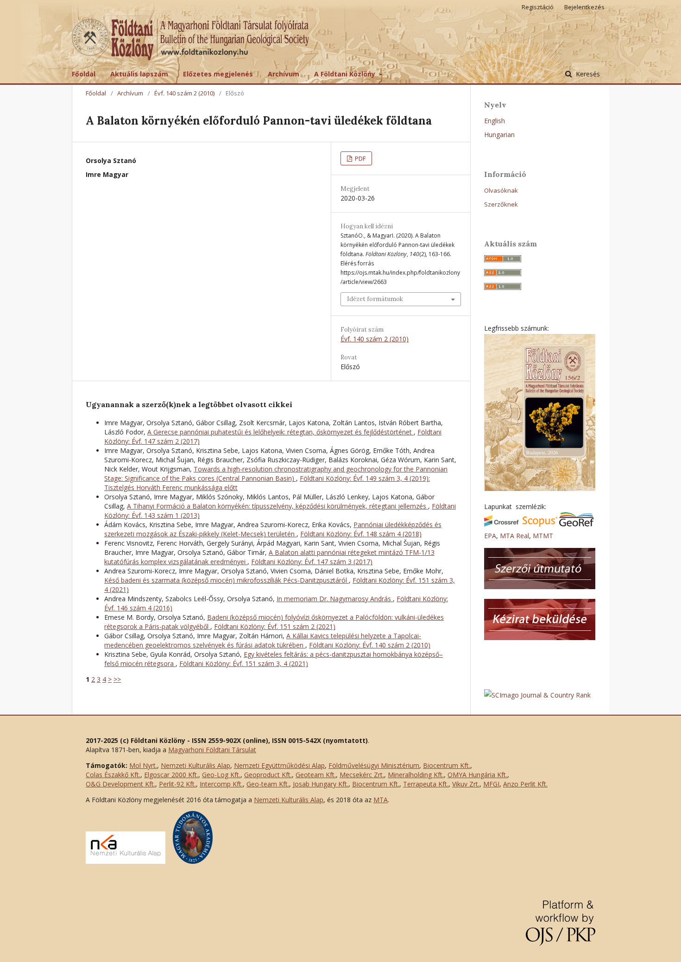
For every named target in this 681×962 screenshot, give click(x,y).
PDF (359, 158)
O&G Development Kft (120, 784)
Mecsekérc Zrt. (362, 774)
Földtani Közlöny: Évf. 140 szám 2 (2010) (369, 645)
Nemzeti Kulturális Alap (195, 765)
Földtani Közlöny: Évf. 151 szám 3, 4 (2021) (243, 663)
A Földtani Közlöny (345, 73)
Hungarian (499, 134)
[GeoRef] (576, 524)
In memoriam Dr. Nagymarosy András (335, 598)
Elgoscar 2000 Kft (170, 774)
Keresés (587, 73)
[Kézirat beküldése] (539, 637)
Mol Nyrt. (143, 765)
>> (117, 679)
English (494, 120)
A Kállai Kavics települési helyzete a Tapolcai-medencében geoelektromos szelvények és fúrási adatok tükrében (262, 640)
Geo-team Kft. (267, 784)
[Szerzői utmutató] (539, 586)
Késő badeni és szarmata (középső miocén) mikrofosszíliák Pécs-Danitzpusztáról (226, 580)
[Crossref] (501, 524)
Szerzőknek (501, 204)
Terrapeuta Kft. (425, 784)
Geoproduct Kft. (268, 774)
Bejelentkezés (584, 7)
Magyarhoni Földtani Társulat (212, 749)
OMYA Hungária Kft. (477, 774)
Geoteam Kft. (316, 774)
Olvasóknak (501, 190)
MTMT (543, 535)
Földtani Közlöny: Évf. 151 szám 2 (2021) (274, 626)
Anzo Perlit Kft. (525, 784)
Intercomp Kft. (221, 784)
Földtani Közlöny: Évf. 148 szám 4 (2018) (361, 533)
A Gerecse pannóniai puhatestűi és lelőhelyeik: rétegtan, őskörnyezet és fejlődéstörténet (280, 432)
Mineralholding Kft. (416, 774)
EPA (490, 535)
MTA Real (514, 535)
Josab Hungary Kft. (320, 784)
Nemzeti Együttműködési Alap (279, 765)
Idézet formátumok (375, 299)
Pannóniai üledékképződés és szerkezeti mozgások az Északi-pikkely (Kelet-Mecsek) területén (272, 529)
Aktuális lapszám (139, 73)
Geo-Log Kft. (221, 774)
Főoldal (83, 73)
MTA (380, 799)
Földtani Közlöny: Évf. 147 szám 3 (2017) (311, 561)
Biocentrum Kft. (446, 765)
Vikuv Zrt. (465, 784)
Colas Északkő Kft (112, 774)
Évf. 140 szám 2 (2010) (184, 93)
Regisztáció (538, 7)
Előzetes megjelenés (218, 73)
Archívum (283, 73)
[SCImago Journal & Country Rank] (537, 695)
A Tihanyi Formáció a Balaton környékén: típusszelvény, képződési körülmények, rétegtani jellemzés (277, 506)
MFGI (491, 784)
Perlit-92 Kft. (177, 784)
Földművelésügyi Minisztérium (373, 765)
